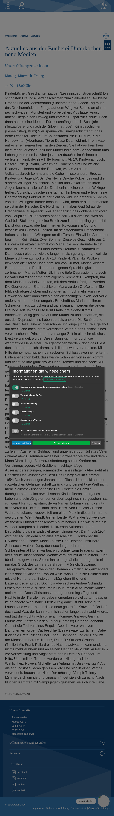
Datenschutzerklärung (55, 379)
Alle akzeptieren (61, 443)
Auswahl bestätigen (21, 443)
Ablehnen (96, 443)
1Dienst (25, 391)
